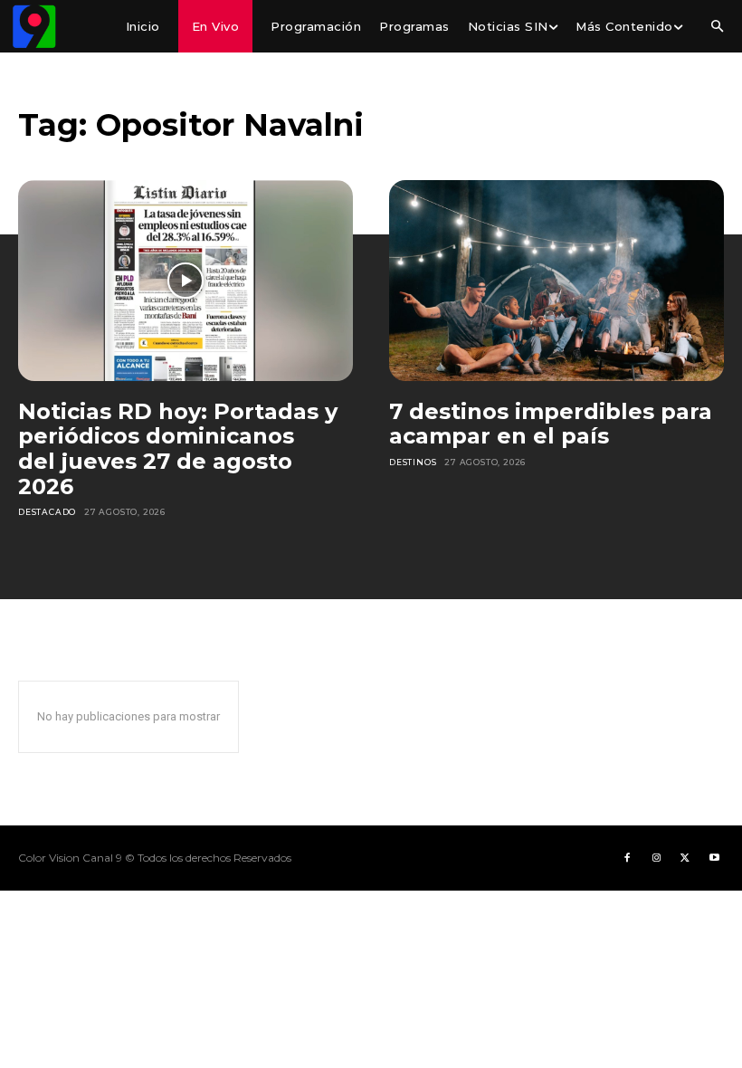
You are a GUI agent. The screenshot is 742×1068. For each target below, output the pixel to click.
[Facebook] (627, 858)
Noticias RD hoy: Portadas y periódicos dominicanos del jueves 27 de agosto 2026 (178, 449)
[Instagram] (656, 858)
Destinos (412, 462)
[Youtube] (714, 858)
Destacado (47, 512)
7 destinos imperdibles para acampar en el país (550, 424)
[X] (685, 858)
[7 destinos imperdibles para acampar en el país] (556, 280)
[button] (716, 27)
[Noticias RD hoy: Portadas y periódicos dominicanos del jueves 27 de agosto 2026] (185, 280)
